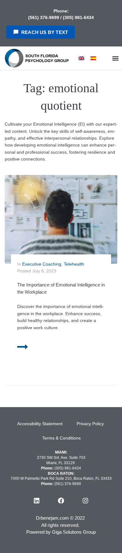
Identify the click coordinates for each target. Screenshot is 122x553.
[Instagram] (85, 500)
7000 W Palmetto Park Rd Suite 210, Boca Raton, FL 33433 (61, 478)
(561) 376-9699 (44, 17)
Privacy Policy (90, 423)
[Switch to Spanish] (93, 58)
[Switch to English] (81, 58)
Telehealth (74, 264)
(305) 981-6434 (78, 17)
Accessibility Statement (40, 423)
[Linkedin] (36, 500)
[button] (115, 58)
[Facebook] (61, 500)
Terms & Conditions (61, 437)
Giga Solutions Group (74, 532)
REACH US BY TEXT (44, 32)
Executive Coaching (41, 264)
